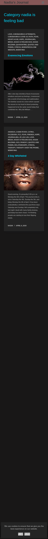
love (10, 34)
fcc (19, 135)
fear (36, 37)
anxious (11, 132)
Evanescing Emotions (20, 55)
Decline (27, 534)
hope (21, 39)
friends (30, 135)
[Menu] (43, 2)
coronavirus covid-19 (18, 37)
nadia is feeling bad (23, 42)
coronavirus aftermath (24, 34)
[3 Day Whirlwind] (24, 175)
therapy (11, 148)
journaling (30, 39)
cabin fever (21, 132)
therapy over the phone (27, 148)
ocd (18, 142)
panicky (23, 142)
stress (17, 47)
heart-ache (13, 39)
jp (20, 137)
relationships (20, 145)
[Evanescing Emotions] (24, 75)
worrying (20, 50)
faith (31, 37)
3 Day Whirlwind (17, 156)
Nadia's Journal (16, 2)
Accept (20, 534)
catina (31, 132)
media (10, 42)
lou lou (25, 137)
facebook (12, 135)
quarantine (21, 45)
